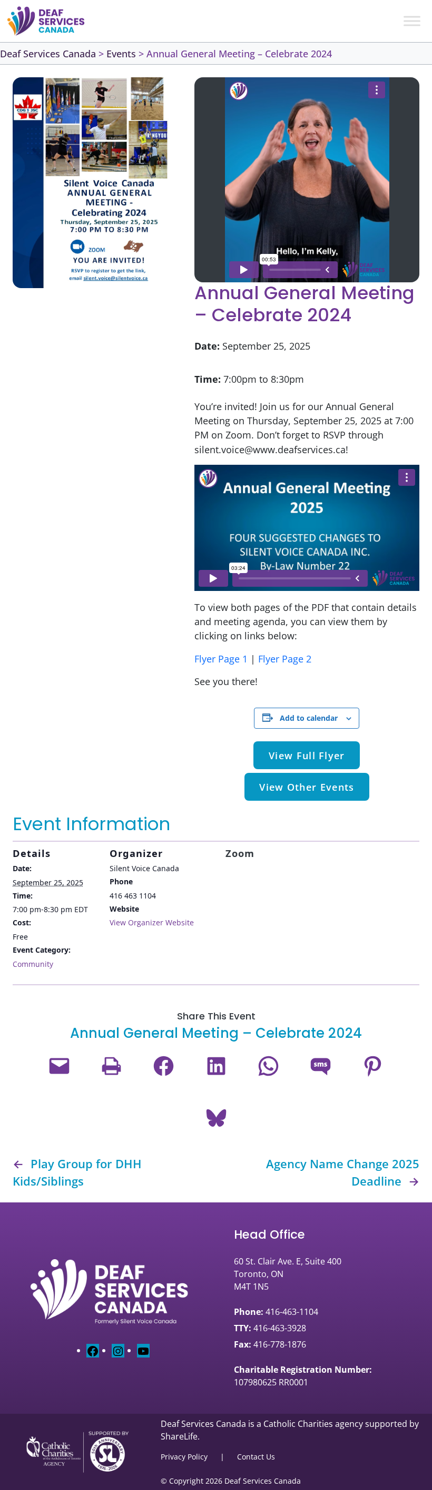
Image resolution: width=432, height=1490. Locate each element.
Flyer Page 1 (221, 658)
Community (33, 964)
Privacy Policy (184, 1457)
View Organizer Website (152, 922)
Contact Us (256, 1457)
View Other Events (306, 786)
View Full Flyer (307, 755)
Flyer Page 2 (284, 658)
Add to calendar (309, 718)
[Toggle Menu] (412, 21)
